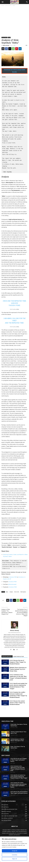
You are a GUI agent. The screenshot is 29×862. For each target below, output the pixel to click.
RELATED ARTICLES (7, 656)
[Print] (2, 48)
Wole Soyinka (23, 591)
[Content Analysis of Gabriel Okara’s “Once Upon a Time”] (5, 741)
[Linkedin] (20, 48)
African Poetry (8, 5)
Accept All (14, 850)
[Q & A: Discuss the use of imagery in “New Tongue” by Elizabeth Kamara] (5, 662)
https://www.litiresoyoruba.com (14, 632)
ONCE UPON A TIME (7, 721)
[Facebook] (6, 48)
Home (2, 5)
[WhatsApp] (13, 48)
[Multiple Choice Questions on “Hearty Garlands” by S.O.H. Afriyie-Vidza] (5, 669)
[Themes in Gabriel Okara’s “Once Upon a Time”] (5, 734)
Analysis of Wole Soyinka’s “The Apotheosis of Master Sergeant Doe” (6, 612)
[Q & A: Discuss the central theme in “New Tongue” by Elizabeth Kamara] (5, 702)
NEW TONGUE (5, 755)
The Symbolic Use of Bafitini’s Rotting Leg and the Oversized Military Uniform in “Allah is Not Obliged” (21, 612)
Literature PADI (13, 577)
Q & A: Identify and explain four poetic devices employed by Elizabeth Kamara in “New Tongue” (18, 777)
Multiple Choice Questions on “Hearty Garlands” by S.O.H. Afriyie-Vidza (18, 669)
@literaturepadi (12, 584)
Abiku (14, 5)
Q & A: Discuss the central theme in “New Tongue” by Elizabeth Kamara (17, 702)
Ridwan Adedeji (6, 45)
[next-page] (5, 708)
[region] (14, 849)
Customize (14, 854)
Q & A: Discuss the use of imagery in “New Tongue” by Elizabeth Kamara (18, 662)
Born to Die (16, 591)
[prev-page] (2, 708)
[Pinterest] (16, 48)
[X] (9, 48)
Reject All (14, 858)
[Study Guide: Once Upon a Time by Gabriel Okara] (5, 726)
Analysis (11, 591)
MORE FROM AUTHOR (18, 656)
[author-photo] (14, 628)
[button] (2, 2)
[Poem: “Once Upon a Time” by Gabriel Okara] (5, 748)
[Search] (27, 2)
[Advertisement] (14, 21)
